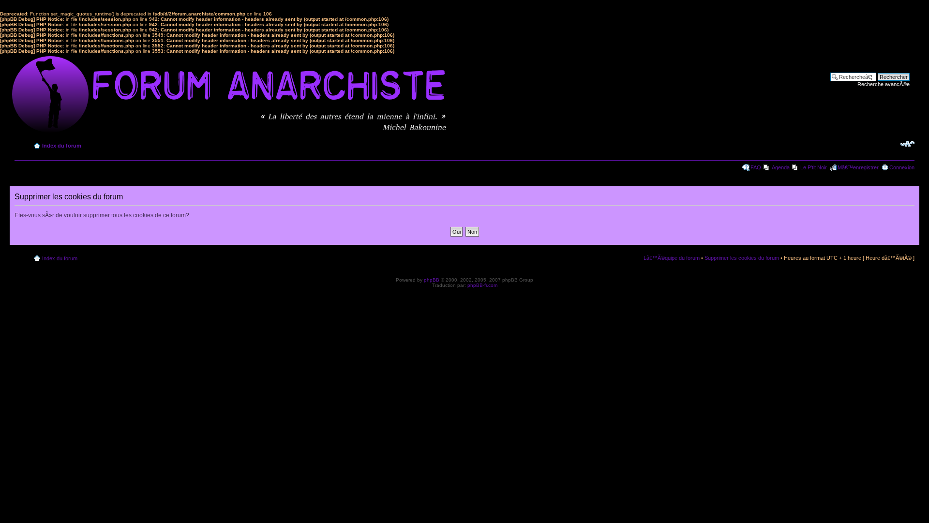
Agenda (781, 167)
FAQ (755, 167)
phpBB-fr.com (482, 285)
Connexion (901, 167)
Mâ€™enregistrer (858, 167)
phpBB (431, 280)
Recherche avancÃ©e (883, 84)
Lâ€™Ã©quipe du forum (672, 258)
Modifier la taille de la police (907, 143)
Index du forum (61, 146)
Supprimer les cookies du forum (741, 258)
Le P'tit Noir (813, 167)
